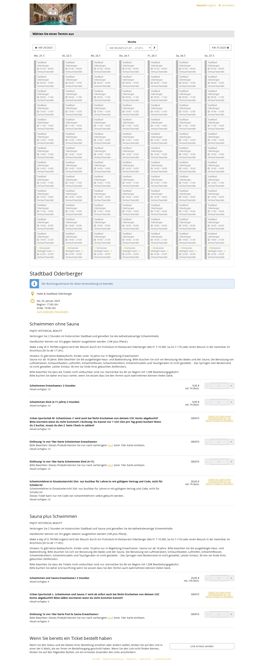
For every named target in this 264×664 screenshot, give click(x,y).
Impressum (131, 659)
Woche (132, 42)
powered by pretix (163, 659)
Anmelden (227, 5)
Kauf (110, 445)
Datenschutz (145, 659)
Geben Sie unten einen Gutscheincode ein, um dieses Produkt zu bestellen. (219, 418)
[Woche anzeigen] (154, 48)
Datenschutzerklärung (113, 659)
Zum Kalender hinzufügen (52, 311)
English (211, 5)
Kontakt (96, 659)
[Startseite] (53, 14)
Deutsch (201, 5)
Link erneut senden (202, 646)
